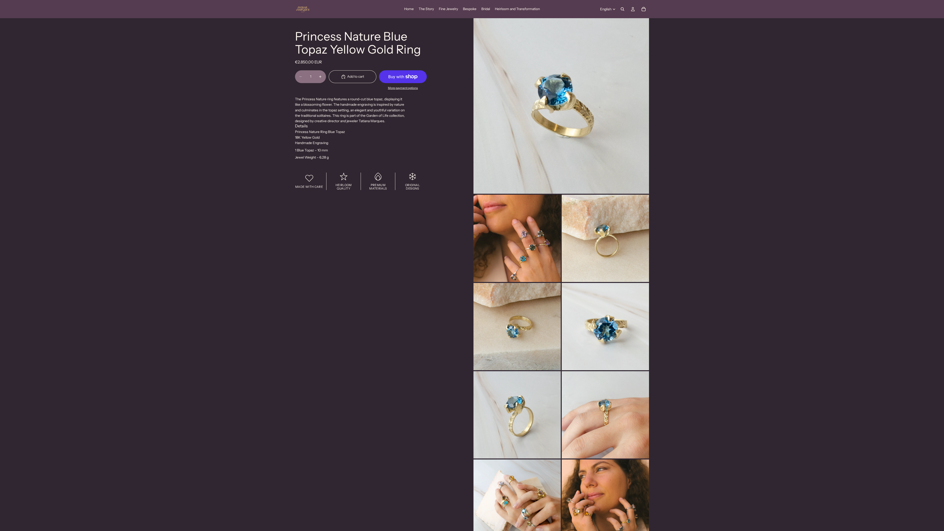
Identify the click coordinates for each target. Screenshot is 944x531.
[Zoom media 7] (605, 414)
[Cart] (643, 9)
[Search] (622, 9)
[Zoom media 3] (605, 238)
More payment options (403, 88)
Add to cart (355, 76)
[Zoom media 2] (517, 238)
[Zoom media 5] (605, 326)
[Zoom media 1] (561, 106)
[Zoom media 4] (517, 326)
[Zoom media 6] (517, 414)
